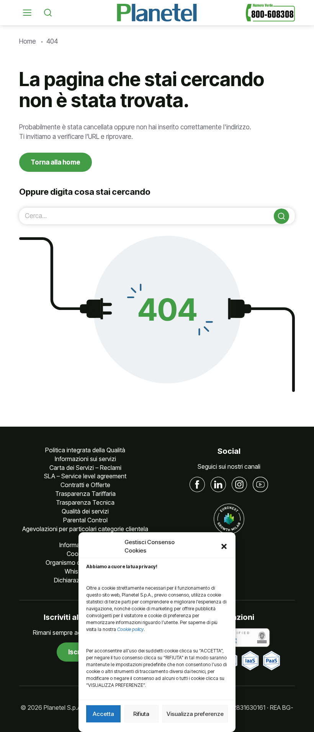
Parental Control (85, 520)
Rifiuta (141, 713)
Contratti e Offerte (85, 485)
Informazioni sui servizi (85, 459)
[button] (224, 546)
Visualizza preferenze (195, 713)
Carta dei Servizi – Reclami (85, 467)
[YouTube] (260, 484)
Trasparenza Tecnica (85, 502)
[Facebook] (197, 484)
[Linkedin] (218, 484)
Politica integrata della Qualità (85, 450)
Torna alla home (55, 162)
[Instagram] (239, 484)
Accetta (103, 713)
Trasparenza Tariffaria (85, 493)
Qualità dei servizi (85, 511)
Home (27, 41)
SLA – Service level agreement (85, 476)
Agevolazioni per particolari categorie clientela (85, 529)
